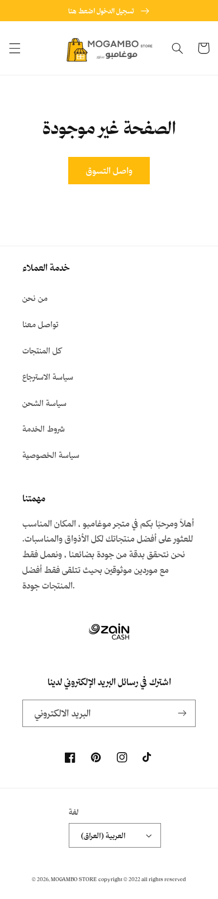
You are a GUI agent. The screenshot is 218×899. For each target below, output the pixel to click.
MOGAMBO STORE (74, 879)
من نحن (35, 298)
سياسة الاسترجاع (47, 376)
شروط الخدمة (43, 428)
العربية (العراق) (103, 835)
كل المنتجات (41, 350)
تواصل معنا (40, 324)
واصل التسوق (109, 170)
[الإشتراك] (182, 713)
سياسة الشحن (44, 403)
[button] (14, 48)
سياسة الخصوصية (50, 455)
